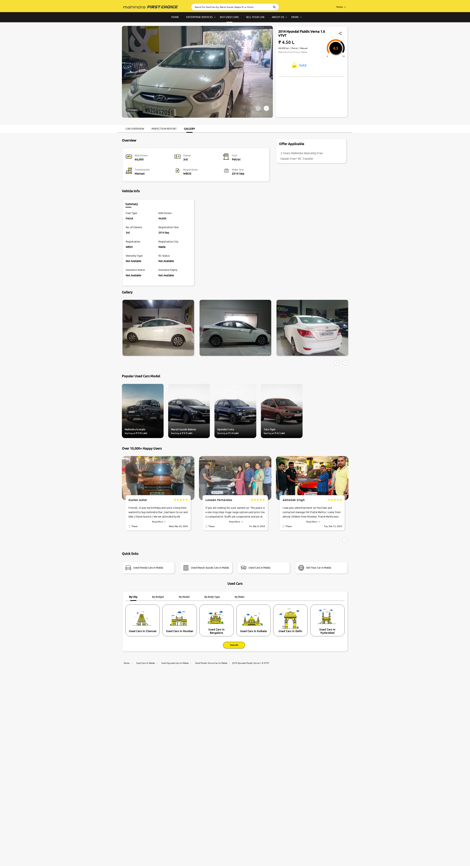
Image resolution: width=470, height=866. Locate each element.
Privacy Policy (109, 856)
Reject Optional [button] (425, 857)
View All (234, 645)
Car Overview (135, 128)
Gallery (189, 128)
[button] (450, 857)
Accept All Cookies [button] (400, 857)
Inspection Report (164, 128)
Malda (339, 7)
